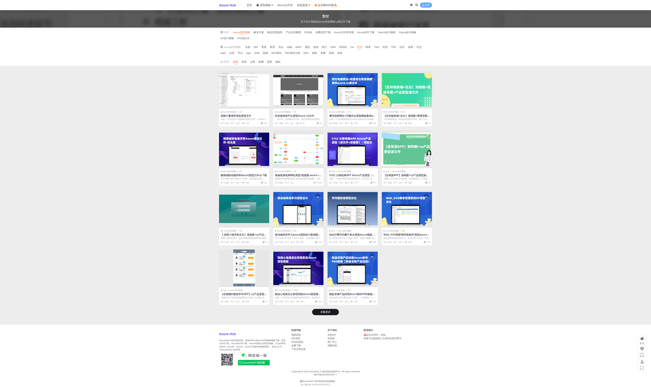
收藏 (261, 61)
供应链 (343, 47)
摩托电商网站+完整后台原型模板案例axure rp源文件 (351, 117)
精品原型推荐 (274, 32)
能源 (265, 53)
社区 (402, 47)
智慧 (385, 47)
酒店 (307, 47)
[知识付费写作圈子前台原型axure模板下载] (353, 209)
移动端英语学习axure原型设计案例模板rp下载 (298, 236)
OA (352, 47)
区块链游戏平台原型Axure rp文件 (294, 115)
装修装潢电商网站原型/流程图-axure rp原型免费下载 (298, 176)
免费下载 (296, 345)
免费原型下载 (323, 32)
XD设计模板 (227, 38)
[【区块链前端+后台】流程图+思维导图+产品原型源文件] (407, 90)
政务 (339, 53)
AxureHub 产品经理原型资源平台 (324, 371)
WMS (298, 47)
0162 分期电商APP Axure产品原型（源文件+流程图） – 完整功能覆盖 (352, 176)
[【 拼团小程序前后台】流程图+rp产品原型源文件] (244, 209)
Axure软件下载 (365, 32)
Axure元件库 (285, 5)
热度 (244, 61)
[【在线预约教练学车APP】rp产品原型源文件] (244, 268)
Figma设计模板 (407, 32)
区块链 (308, 32)
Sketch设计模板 (387, 32)
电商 (410, 47)
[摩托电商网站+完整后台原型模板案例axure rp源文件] (353, 90)
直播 (323, 53)
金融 (289, 47)
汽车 (393, 47)
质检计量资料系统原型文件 (236, 115)
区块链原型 (297, 341)
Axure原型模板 (241, 32)
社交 (419, 47)
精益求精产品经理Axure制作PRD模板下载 (352, 295)
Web (257, 53)
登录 (427, 5)
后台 (280, 47)
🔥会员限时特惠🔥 (325, 5)
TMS (376, 47)
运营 (231, 53)
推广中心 (332, 341)
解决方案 (259, 32)
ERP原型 (295, 338)
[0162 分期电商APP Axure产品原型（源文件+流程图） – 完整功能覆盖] (353, 149)
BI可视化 (276, 53)
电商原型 (296, 334)
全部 (247, 47)
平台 (240, 53)
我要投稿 (332, 345)
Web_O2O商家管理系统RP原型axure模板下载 (406, 236)
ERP (256, 47)
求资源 (331, 338)
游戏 (331, 53)
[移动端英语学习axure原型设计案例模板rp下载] (298, 209)
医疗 (324, 47)
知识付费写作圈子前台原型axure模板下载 (352, 236)
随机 (278, 61)
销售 (314, 53)
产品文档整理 (293, 32)
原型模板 (265, 5)
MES (306, 53)
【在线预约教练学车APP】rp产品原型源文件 (244, 295)
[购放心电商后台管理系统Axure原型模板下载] (298, 268)
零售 (264, 47)
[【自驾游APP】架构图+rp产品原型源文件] (407, 149)
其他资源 (302, 5)
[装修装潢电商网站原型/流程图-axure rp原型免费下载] (298, 149)
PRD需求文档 (292, 53)
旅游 (315, 47)
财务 (368, 47)
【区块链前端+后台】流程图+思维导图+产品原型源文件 (405, 117)
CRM (333, 47)
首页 (249, 5)
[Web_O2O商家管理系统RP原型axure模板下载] (407, 209)
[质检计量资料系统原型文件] (244, 90)
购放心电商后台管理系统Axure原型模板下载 (298, 295)
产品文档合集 (298, 349)
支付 (359, 47)
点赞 (252, 61)
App (248, 53)
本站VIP (332, 334)
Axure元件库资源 (344, 32)
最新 (235, 61)
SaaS (223, 53)
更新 (269, 61)
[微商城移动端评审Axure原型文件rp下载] (244, 149)
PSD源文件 (243, 38)
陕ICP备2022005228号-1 (325, 374)
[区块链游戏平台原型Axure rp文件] (298, 90)
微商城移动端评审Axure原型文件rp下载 (244, 175)
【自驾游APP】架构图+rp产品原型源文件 (406, 176)
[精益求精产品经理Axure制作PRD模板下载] (353, 268)
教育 (272, 47)
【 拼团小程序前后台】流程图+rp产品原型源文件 (244, 236)
